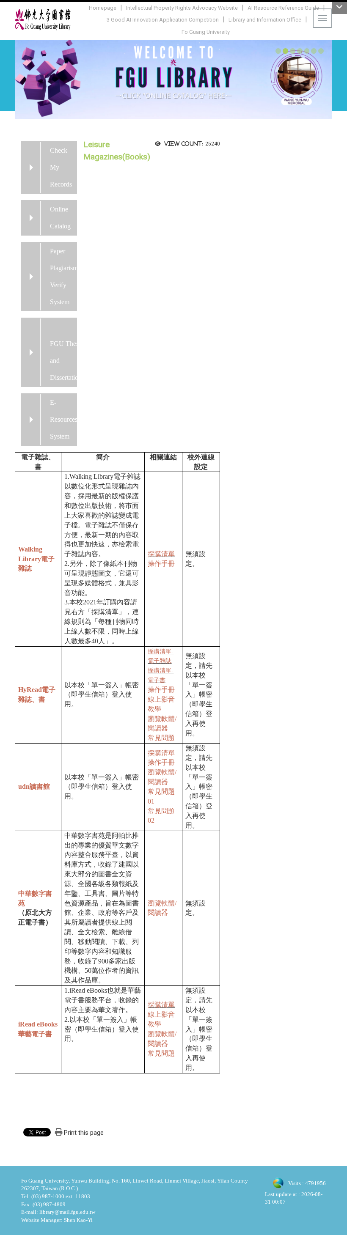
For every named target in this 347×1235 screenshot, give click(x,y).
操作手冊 (161, 563)
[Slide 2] (285, 51)
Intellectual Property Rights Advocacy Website (182, 8)
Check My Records (61, 167)
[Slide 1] (278, 51)
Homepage (102, 8)
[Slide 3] (292, 51)
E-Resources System (63, 419)
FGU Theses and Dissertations (67, 360)
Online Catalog (60, 218)
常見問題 (161, 737)
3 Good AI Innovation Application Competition (163, 19)
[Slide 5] (307, 51)
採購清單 (161, 553)
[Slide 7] (321, 51)
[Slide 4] (300, 51)
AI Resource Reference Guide (283, 8)
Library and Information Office (265, 19)
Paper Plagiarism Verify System (64, 276)
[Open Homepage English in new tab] (173, 79)
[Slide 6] (314, 51)
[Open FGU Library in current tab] (43, 19)
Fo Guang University (206, 32)
